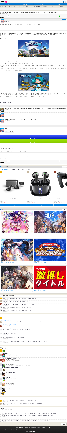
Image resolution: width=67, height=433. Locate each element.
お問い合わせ (18, 427)
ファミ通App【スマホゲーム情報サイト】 (6, 6)
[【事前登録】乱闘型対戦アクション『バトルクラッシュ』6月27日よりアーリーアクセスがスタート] (20, 122)
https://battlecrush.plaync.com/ (9, 148)
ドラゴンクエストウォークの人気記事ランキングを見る (8, 324)
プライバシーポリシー (32, 427)
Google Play (33, 141)
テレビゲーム (27, 169)
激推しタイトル (35, 8)
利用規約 (22, 427)
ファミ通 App (3, 2)
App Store (33, 137)
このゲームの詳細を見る (10, 131)
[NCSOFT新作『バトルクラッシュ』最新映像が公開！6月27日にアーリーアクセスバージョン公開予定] (20, 116)
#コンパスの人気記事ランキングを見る (6, 320)
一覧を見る (64, 166)
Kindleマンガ (14, 169)
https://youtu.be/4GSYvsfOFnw (5, 102)
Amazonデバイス (21, 169)
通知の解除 (38, 427)
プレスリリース (23, 6)
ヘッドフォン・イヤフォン (5, 169)
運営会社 (26, 427)
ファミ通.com (43, 427)
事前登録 (30, 8)
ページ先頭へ (64, 424)
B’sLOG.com (48, 427)
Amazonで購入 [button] (13, 205)
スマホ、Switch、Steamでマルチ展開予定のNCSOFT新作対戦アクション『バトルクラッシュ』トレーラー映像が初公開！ (45, 6)
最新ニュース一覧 (17, 6)
